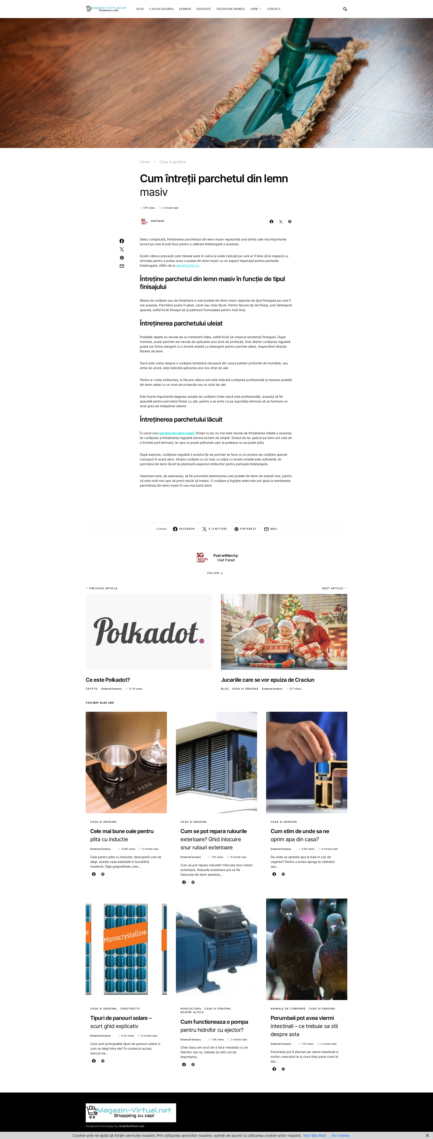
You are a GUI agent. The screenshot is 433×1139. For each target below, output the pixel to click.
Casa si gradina (172, 161)
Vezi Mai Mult (314, 1135)
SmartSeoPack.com (131, 1126)
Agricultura (190, 1008)
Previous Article (103, 588)
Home (145, 161)
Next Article (333, 588)
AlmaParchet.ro (187, 265)
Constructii (130, 1008)
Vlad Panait (157, 220)
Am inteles (340, 1135)
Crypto (92, 688)
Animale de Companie (288, 1008)
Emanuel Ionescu (111, 688)
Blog (225, 688)
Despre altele (192, 1012)
